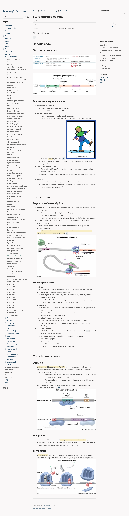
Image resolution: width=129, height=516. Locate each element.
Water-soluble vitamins (15, 310)
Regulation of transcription (111, 55)
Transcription (105, 53)
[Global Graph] (124, 14)
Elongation (106, 66)
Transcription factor (109, 58)
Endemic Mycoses (13, 111)
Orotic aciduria (12, 217)
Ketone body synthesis (15, 176)
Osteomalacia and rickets (16, 220)
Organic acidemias (13, 214)
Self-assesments (11, 375)
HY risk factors (12, 160)
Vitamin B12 (11, 300)
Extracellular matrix (14, 121)
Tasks (5, 385)
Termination (106, 68)
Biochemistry (52, 11)
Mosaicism (11, 212)
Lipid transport (12, 183)
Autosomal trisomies (14, 77)
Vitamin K (10, 308)
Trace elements (12, 269)
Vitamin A (10, 284)
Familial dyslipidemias (15, 124)
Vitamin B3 (11, 292)
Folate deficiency (13, 132)
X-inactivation (12, 313)
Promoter (10, 240)
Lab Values (9, 370)
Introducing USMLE (12, 367)
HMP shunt (11, 155)
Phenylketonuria (13, 227)
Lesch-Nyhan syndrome (15, 178)
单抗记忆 (8, 377)
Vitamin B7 (11, 297)
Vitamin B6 (11, 295)
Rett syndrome (12, 251)
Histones (10, 152)
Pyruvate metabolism (15, 248)
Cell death (10, 85)
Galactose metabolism (15, 137)
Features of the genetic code (112, 50)
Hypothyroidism (13, 165)
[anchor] (52, 44)
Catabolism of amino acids (16, 80)
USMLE (42, 11)
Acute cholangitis (13, 59)
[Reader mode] (28, 16)
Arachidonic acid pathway (16, 69)
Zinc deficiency (12, 315)
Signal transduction (14, 253)
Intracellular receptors (15, 173)
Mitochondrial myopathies (16, 209)
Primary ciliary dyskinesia (16, 238)
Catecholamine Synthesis (16, 82)
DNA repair (11, 106)
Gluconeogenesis (13, 142)
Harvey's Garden (14, 11)
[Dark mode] (25, 16)
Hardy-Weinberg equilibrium (17, 150)
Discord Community (46, 508)
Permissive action (13, 225)
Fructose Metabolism (14, 134)
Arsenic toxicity (12, 72)
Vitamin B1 (11, 287)
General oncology (13, 139)
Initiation (105, 63)
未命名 (5, 388)
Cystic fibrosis (12, 95)
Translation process (107, 61)
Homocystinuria (13, 157)
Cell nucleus (11, 88)
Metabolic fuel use (13, 199)
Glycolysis (10, 147)
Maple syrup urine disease (16, 189)
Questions (8, 372)
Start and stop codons (15, 256)
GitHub (35, 508)
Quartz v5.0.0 (46, 506)
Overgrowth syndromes (15, 222)
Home (35, 11)
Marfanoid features (14, 196)
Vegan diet (11, 276)
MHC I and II (11, 207)
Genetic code (104, 45)
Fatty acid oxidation (14, 126)
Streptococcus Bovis (14, 258)
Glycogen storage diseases (16, 145)
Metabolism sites (13, 201)
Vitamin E (10, 305)
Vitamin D (10, 302)
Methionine (11, 204)
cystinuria (10, 98)
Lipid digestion (12, 181)
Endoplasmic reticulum (15, 114)
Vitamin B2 (11, 289)
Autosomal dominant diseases (18, 75)
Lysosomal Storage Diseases (17, 186)
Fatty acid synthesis (14, 129)
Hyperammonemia (14, 163)
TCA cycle (10, 266)
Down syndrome (13, 108)
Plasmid (10, 230)
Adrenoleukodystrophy (15, 67)
